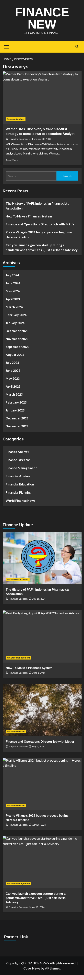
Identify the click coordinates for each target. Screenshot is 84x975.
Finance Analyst (15, 119)
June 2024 (13, 283)
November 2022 (17, 426)
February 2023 (16, 402)
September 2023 (18, 347)
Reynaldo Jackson (18, 139)
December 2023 (17, 331)
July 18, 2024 (38, 599)
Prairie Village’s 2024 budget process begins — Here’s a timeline (39, 234)
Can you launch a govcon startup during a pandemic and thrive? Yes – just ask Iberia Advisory (41, 247)
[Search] (77, 46)
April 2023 (13, 386)
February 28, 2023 (41, 139)
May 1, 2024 (38, 746)
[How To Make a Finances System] (42, 636)
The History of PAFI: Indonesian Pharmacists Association (37, 206)
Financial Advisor (18, 476)
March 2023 (14, 394)
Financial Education (20, 484)
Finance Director (18, 460)
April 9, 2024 (38, 907)
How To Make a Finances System (29, 216)
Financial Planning (19, 492)
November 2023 (17, 339)
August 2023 (15, 354)
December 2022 (17, 418)
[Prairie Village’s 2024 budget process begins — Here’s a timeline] (42, 784)
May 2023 (13, 378)
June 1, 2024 (38, 673)
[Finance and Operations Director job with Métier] (42, 710)
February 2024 (16, 315)
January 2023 (15, 410)
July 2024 (12, 275)
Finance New (42, 18)
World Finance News (20, 500)
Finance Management (21, 468)
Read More (12, 160)
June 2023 (13, 370)
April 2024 (13, 299)
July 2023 (12, 362)
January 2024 (15, 323)
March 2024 (14, 307)
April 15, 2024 (39, 825)
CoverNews (31, 968)
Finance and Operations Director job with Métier (41, 224)
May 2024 (13, 291)
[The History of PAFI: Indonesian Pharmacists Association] (42, 558)
